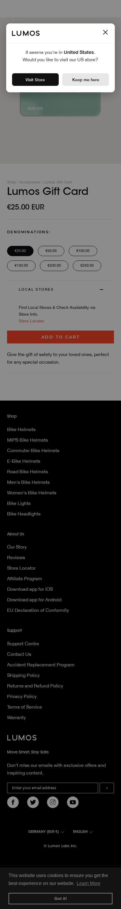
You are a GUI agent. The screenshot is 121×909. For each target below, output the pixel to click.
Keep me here (85, 79)
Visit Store (35, 79)
